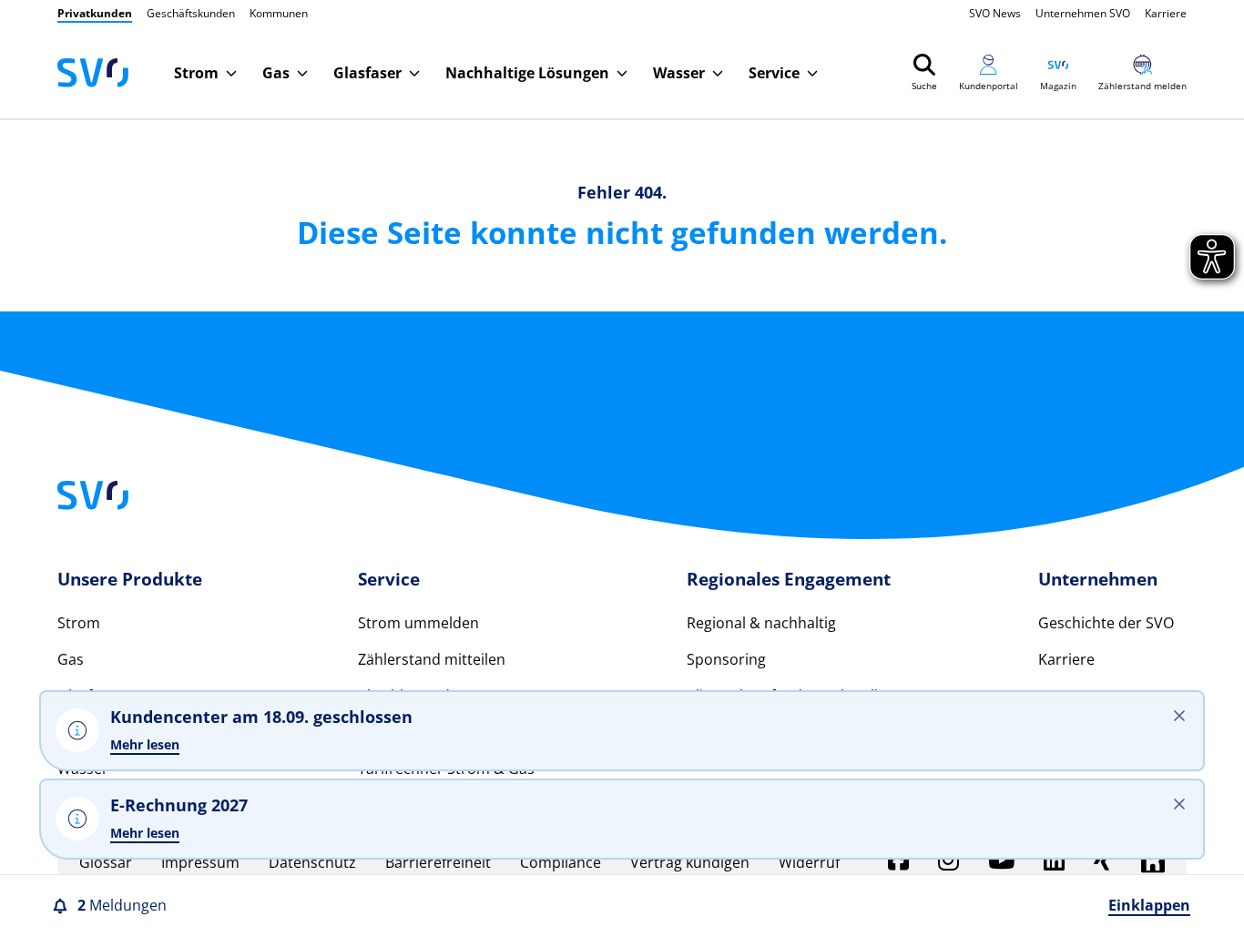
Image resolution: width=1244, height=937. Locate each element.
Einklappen (1149, 905)
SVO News (995, 13)
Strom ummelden (418, 623)
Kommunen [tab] (279, 13)
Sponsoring (726, 659)
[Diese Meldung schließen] (1179, 804)
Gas (70, 659)
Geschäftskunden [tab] (191, 13)
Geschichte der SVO (1106, 623)
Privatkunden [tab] (94, 13)
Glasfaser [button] (367, 73)
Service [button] (774, 73)
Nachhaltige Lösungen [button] (527, 73)
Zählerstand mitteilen (431, 659)
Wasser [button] (679, 73)
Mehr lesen (144, 832)
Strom (78, 623)
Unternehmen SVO (1082, 13)
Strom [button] (196, 73)
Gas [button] (276, 73)
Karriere (1166, 13)
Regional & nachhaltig (761, 623)
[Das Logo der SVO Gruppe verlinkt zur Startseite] (92, 72)
